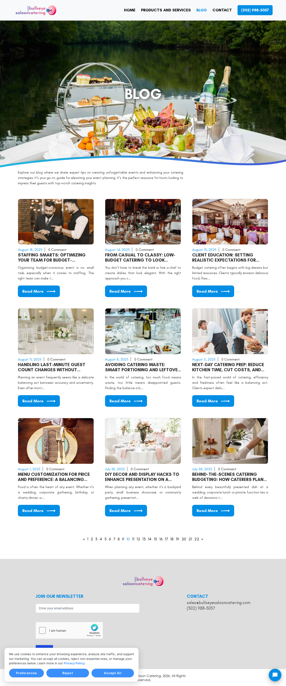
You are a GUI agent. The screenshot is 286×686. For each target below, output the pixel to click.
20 (183, 539)
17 (166, 539)
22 (196, 539)
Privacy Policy (74, 663)
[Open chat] (275, 675)
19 (177, 539)
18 (172, 539)
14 (149, 539)
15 (155, 539)
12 (138, 539)
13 (144, 539)
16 (161, 539)
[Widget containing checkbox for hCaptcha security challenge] (69, 630)
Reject (67, 673)
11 (133, 539)
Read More (33, 291)
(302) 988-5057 (201, 608)
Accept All (113, 673)
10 (128, 539)
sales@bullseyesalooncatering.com (218, 602)
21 (190, 539)
